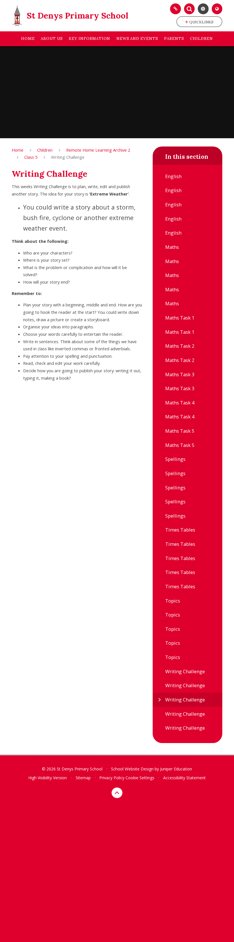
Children (45, 150)
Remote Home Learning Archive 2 (98, 150)
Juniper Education (176, 769)
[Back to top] (117, 793)
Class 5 (30, 157)
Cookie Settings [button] (140, 777)
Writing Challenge (67, 157)
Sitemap (83, 777)
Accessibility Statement (184, 777)
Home (17, 150)
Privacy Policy (111, 777)
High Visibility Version (47, 777)
